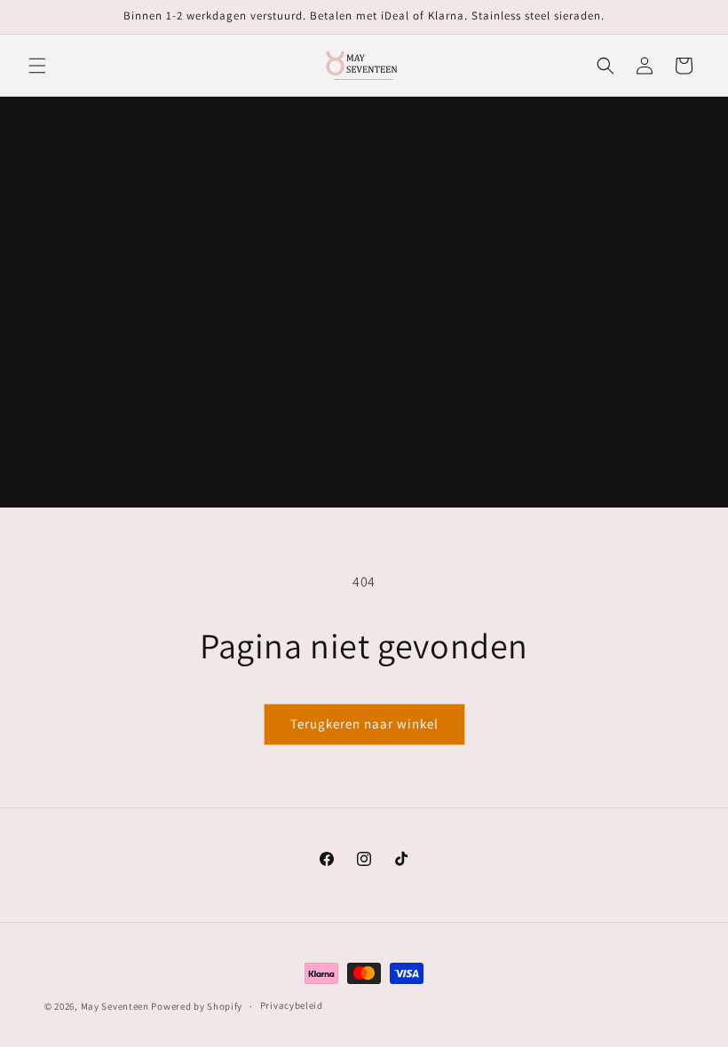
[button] (37, 65)
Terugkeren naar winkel (364, 723)
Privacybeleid (291, 1005)
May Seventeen (115, 1006)
